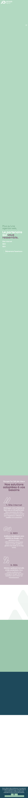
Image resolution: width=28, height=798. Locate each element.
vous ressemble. (12, 234)
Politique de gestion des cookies (14, 796)
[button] (14, 251)
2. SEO (14, 533)
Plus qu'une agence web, (9, 227)
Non (16, 794)
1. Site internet (14, 505)
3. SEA (14, 565)
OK (12, 794)
